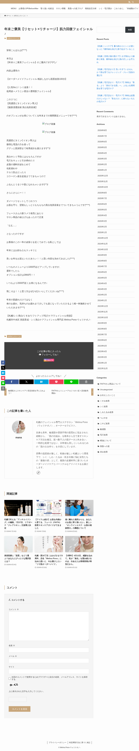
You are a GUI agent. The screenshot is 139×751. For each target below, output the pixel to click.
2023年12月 (103, 306)
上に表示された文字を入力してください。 (27, 691)
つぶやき (104, 418)
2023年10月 (103, 317)
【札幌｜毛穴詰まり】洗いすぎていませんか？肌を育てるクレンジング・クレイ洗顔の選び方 (116, 72)
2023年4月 (102, 351)
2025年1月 (102, 232)
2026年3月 (102, 159)
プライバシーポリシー (57, 742)
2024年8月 (102, 261)
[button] (11, 381)
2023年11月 (103, 312)
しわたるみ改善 (106, 412)
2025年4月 (102, 215)
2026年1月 (102, 170)
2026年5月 (102, 147)
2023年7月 (102, 334)
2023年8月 (102, 329)
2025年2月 (102, 227)
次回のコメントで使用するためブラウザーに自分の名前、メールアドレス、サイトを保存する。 (50, 678)
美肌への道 (105, 446)
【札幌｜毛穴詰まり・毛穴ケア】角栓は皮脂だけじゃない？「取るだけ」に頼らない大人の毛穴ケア (116, 98)
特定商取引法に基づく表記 (79, 742)
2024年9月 (102, 255)
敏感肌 (103, 429)
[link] (38, 472)
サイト (11, 667)
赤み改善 (104, 452)
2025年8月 (102, 193)
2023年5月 (102, 346)
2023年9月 (102, 323)
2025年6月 (102, 204)
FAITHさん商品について (110, 384)
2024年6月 (102, 272)
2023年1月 (102, 363)
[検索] (133, 2)
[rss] (129, 2)
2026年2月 (102, 164)
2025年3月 (102, 221)
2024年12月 (103, 238)
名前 (12, 645)
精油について (105, 440)
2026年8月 (102, 130)
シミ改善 (104, 406)
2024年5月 (102, 278)
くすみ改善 (105, 401)
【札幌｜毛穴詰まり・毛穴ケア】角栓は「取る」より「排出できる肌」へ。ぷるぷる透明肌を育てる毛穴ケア (116, 85)
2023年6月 (102, 340)
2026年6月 (102, 142)
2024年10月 (103, 249)
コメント (14, 609)
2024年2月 (102, 295)
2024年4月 (102, 283)
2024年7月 (102, 266)
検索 (130, 30)
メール (13, 656)
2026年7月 (102, 136)
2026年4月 (102, 153)
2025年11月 (103, 181)
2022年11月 (103, 368)
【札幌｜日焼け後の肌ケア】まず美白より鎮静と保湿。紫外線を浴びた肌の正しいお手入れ (116, 59)
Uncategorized (106, 389)
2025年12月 (103, 176)
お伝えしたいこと (13, 38)
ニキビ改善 (105, 423)
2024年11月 (103, 244)
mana (18, 437)
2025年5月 (102, 210)
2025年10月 (103, 187)
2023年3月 (102, 357)
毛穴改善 (104, 435)
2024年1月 (102, 300)
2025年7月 (102, 198)
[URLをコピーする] (86, 381)
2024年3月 (102, 289)
